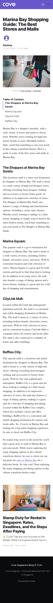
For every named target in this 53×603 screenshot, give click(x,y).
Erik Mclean (26, 91)
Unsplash (37, 91)
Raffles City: (11, 121)
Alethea (7, 45)
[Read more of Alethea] (6, 38)
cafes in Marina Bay (26, 460)
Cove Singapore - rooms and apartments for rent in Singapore (27, 573)
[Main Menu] (48, 4)
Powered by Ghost (26, 581)
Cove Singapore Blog (22, 565)
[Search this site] (43, 4)
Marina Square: (13, 111)
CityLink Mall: (12, 116)
